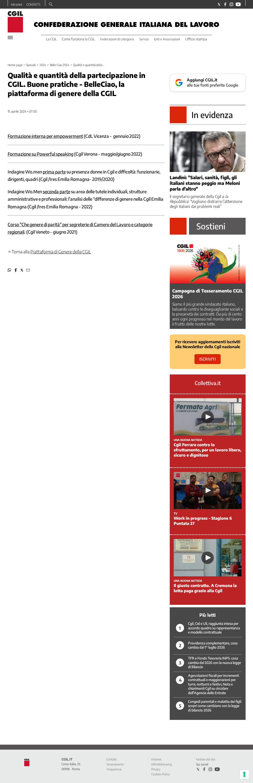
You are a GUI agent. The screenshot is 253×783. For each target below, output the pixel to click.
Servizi (144, 39)
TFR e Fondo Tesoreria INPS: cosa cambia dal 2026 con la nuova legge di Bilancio (214, 662)
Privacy (155, 769)
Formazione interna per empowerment (45, 136)
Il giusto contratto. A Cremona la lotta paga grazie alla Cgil (205, 588)
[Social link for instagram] (231, 4)
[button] (9, 270)
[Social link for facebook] (225, 4)
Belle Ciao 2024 (59, 65)
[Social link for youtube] (238, 4)
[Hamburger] (10, 37)
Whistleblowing (161, 764)
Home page (15, 65)
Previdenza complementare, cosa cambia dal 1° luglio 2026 (212, 645)
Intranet (16, 4)
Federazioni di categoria (117, 39)
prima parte (54, 171)
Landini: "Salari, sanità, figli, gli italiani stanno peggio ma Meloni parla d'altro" (205, 183)
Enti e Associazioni (167, 39)
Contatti (111, 759)
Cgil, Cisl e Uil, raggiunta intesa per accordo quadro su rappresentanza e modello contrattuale (214, 627)
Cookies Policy (160, 774)
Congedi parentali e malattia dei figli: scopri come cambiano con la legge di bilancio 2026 (215, 705)
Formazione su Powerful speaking (40, 154)
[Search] (51, 4)
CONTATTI (33, 4)
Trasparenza (114, 769)
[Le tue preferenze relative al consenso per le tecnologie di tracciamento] (244, 774)
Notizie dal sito (205, 759)
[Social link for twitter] (219, 4)
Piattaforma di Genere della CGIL (60, 251)
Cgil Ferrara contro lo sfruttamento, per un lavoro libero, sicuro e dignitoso (207, 450)
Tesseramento (115, 764)
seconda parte (56, 191)
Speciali (31, 65)
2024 (43, 65)
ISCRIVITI (207, 359)
